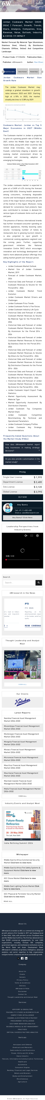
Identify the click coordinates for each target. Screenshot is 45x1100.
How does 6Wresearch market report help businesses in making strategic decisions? (22, 448)
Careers (22, 977)
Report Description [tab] (10, 71)
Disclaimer (22, 991)
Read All (8, 901)
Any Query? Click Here (22, 517)
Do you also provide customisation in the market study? (22, 460)
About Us (22, 971)
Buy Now (22, 497)
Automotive (22, 1064)
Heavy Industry (22, 1056)
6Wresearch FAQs (22, 988)
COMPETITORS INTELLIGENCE (22, 1015)
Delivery (22, 986)
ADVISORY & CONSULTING (22, 1009)
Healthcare (22, 1062)
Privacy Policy (22, 980)
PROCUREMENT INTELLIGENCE (22, 1021)
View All (23, 684)
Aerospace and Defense (22, 1044)
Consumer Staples (22, 1067)
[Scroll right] (42, 71)
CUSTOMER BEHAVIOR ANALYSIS (22, 1024)
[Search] (37, 3)
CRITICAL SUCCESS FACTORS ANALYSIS (22, 1032)
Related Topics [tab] (34, 71)
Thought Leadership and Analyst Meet (22, 997)
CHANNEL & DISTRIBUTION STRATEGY (22, 1018)
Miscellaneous (22, 1079)
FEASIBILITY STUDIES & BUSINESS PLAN (22, 1012)
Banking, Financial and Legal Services (22, 1070)
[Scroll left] (3, 71)
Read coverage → (20, 626)
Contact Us (22, 994)
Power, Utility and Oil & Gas (22, 1053)
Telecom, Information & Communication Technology (22, 1059)
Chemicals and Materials (22, 1047)
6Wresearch (17, 1099)
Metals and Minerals (22, 1073)
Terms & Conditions (22, 983)
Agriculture (22, 1082)
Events (22, 974)
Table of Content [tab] (22, 71)
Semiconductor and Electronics (22, 1050)
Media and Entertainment (22, 1076)
